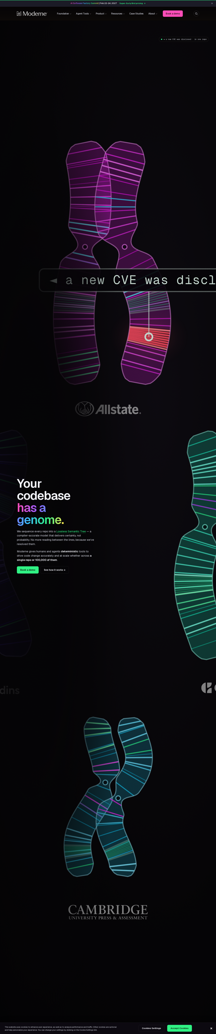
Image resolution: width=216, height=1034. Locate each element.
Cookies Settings (151, 1028)
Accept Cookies (180, 1028)
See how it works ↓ (54, 569)
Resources (116, 13)
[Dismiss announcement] (212, 3)
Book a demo (173, 13)
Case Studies (136, 13)
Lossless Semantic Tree (71, 531)
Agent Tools (82, 13)
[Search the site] (196, 13)
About (151, 13)
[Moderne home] (32, 13)
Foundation (63, 13)
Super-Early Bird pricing (132, 3)
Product (100, 13)
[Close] (211, 1028)
